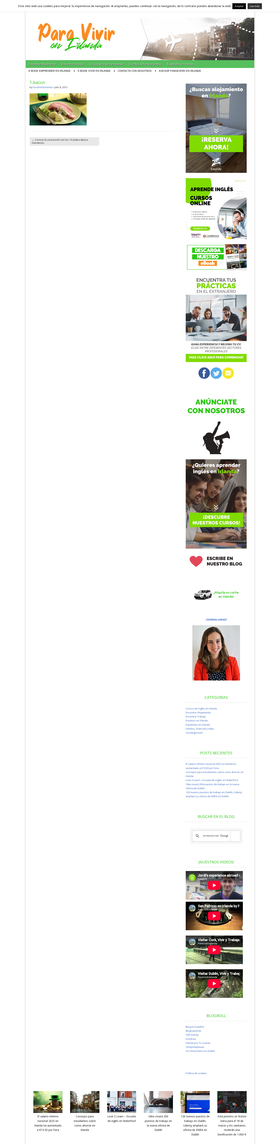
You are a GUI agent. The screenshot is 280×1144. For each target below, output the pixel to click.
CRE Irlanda (192, 1034)
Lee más (255, 6)
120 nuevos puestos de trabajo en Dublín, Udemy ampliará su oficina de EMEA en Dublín (195, 1125)
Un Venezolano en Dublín (200, 1051)
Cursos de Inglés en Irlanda (106, 64)
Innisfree (191, 1039)
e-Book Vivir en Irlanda (94, 70)
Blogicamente (193, 1030)
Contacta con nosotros (135, 70)
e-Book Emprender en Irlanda (49, 70)
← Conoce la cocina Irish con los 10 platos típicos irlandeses (60, 141)
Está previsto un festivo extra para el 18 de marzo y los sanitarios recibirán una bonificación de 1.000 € (232, 1125)
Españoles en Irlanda (180, 64)
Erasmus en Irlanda (197, 720)
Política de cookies (196, 1073)
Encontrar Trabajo (73, 64)
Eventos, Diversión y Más (145, 64)
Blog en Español (195, 1026)
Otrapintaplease (195, 1047)
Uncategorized (194, 732)
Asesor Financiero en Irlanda (180, 70)
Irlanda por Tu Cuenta (198, 1043)
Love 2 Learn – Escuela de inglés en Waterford (212, 780)
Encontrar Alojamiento (42, 64)
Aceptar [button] (239, 6)
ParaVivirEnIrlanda (42, 87)
